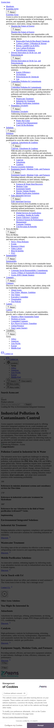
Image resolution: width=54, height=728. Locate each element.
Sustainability (11, 261)
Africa (13, 339)
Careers (9, 310)
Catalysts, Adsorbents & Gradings (24, 148)
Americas (15, 341)
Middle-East (16, 348)
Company (10, 283)
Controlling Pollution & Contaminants (26, 87)
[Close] (4, 594)
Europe (14, 346)
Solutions (9, 133)
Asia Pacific (16, 343)
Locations (10, 330)
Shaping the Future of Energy (23, 32)
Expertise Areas (12, 15)
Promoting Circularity (19, 111)
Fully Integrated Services (21, 201)
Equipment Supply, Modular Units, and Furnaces (30, 175)
